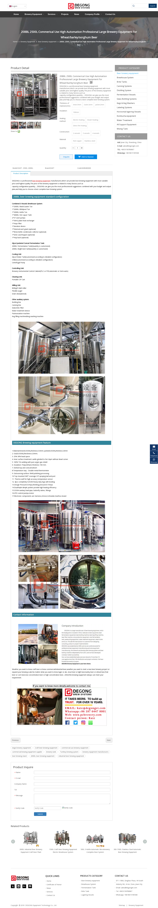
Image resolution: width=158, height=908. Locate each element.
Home (16, 14)
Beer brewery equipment (127, 73)
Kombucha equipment (126, 116)
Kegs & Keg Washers (126, 103)
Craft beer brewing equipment (46, 748)
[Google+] (24, 886)
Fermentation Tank (88, 888)
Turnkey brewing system (69, 752)
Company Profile (92, 14)
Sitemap (122, 905)
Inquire (66, 157)
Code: (79, 168)
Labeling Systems (124, 107)
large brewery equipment (21, 748)
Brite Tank (85, 891)
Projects (64, 14)
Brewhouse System (125, 77)
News (76, 14)
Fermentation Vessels (126, 94)
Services (51, 14)
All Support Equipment (126, 124)
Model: (15, 168)
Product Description (20, 173)
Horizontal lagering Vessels (129, 111)
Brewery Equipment (33, 14)
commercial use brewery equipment (75, 748)
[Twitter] (13, 886)
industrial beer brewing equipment (71, 756)
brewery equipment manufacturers (95, 752)
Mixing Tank (122, 129)
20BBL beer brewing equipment (42, 756)
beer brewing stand (19, 756)
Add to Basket (88, 157)
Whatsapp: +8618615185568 (126, 895)
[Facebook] (30, 886)
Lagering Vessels (87, 895)
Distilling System (124, 90)
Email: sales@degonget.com (126, 888)
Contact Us (110, 14)
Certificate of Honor (54, 884)
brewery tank (51, 752)
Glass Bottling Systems (127, 99)
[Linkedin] (18, 886)
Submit (40, 814)
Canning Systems (124, 86)
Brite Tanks (122, 82)
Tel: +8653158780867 (124, 891)
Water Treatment (124, 120)
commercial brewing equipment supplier (27, 752)
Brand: (47, 168)
